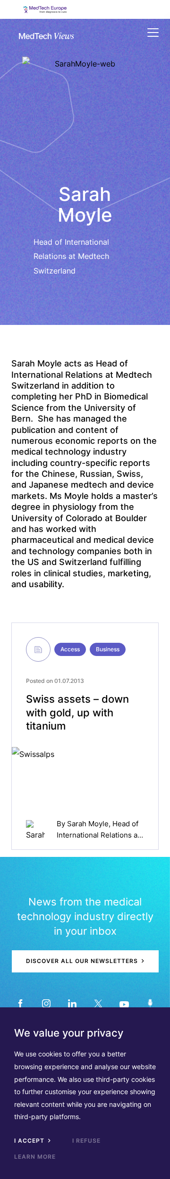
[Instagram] (46, 1003)
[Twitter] (98, 1003)
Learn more (35, 1156)
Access (70, 649)
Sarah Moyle (88, 823)
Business (107, 649)
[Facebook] (20, 1003)
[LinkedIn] (72, 1003)
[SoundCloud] (150, 1003)
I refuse (86, 1140)
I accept (30, 1140)
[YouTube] (124, 1003)
